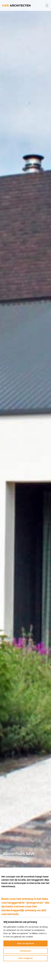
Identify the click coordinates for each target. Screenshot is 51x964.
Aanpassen (25, 950)
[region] (25, 940)
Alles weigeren (25, 958)
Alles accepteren (25, 943)
